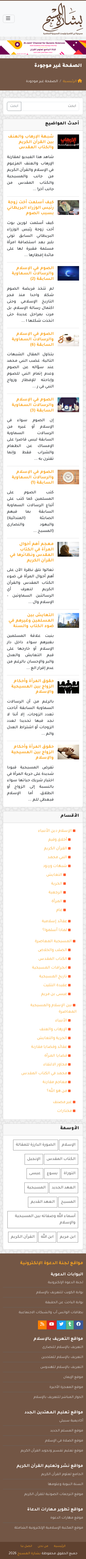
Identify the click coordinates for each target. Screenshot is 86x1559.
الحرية (56, 884)
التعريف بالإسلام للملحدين (62, 1357)
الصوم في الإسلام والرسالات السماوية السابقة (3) (33, 405)
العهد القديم (43, 1202)
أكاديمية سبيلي (71, 1421)
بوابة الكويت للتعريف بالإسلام (59, 1293)
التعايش (54, 875)
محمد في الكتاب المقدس (44, 1073)
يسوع (52, 1173)
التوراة (69, 1173)
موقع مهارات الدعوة (66, 1518)
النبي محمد (57, 857)
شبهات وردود (55, 866)
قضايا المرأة (55, 1056)
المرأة (57, 901)
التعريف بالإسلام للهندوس (61, 1367)
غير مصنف (62, 1102)
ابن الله (47, 1237)
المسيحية (36, 1188)
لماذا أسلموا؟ (55, 930)
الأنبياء (61, 1021)
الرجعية (55, 893)
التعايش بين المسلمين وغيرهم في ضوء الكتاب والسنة (31, 621)
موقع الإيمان (73, 1377)
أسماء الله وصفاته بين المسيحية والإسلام (45, 1219)
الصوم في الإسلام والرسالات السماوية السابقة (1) (33, 477)
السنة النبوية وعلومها (65, 1484)
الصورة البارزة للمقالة (35, 1145)
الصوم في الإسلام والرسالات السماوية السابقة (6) (33, 339)
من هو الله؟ (57, 1091)
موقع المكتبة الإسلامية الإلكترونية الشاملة (48, 1528)
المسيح (68, 1202)
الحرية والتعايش (52, 1038)
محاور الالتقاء (55, 1065)
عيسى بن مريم (54, 994)
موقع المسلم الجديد (66, 1431)
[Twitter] (61, 1325)
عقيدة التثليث (55, 985)
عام (59, 910)
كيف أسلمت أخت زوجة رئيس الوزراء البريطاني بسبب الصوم (30, 208)
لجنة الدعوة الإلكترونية (65, 1283)
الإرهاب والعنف (53, 1029)
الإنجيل (33, 1159)
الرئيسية (59, 1546)
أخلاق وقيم (57, 840)
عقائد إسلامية (54, 921)
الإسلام (68, 1145)
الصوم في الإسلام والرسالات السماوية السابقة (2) (33, 274)
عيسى (35, 1173)
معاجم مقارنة (55, 1082)
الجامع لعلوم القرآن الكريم (62, 1474)
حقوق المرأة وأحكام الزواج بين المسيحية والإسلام (32, 687)
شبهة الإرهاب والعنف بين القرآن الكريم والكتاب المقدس (31, 142)
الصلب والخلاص (52, 950)
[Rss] (42, 1325)
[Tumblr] (70, 1325)
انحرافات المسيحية (49, 968)
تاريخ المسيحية (53, 977)
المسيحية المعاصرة (53, 941)
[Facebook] (78, 1325)
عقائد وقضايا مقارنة (49, 1047)
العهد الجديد (63, 1188)
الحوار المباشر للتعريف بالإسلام (58, 1397)
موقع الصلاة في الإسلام (64, 1441)
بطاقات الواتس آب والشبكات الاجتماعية (51, 1313)
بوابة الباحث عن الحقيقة (64, 1303)
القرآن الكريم (55, 848)
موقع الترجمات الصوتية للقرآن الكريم (53, 1494)
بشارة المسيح (29, 1554)
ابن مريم (67, 1237)
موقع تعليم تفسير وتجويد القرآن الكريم (52, 1451)
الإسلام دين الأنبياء (55, 831)
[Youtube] (51, 1325)
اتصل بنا (26, 1546)
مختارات (64, 1111)
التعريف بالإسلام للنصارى (62, 1347)
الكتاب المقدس (52, 959)
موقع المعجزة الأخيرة (66, 1387)
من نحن (43, 1546)
